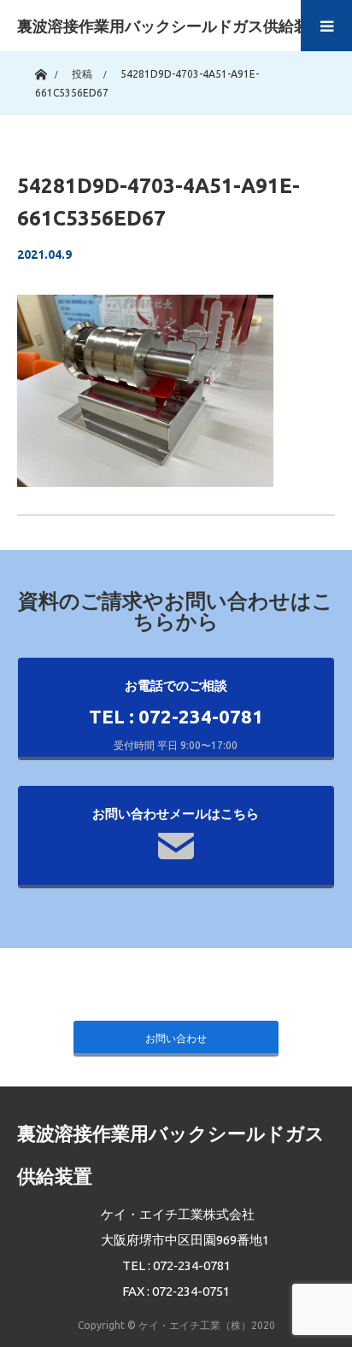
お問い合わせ (176, 1038)
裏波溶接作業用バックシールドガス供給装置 (171, 25)
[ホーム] (40, 70)
